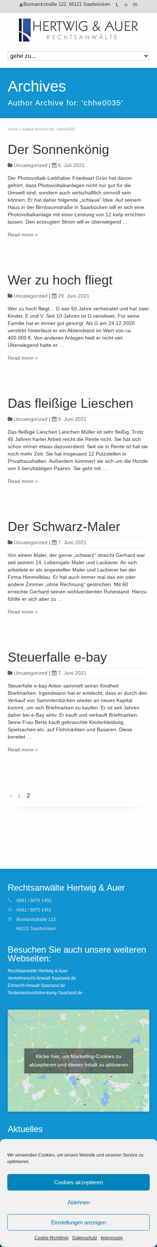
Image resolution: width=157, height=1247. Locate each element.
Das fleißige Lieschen (70, 403)
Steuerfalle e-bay (57, 657)
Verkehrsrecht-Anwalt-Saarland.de (42, 978)
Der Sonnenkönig (58, 149)
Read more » (23, 234)
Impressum (112, 1237)
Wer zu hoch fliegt (60, 279)
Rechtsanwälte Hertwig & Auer (38, 970)
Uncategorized (30, 165)
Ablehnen (79, 1202)
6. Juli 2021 (71, 165)
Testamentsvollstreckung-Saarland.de (45, 992)
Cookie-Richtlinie (51, 1237)
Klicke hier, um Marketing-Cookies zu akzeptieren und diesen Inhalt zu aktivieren (78, 1060)
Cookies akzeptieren (78, 1182)
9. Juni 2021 (72, 419)
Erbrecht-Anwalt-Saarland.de (36, 985)
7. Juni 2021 (72, 542)
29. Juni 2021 (73, 296)
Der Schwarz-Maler (64, 526)
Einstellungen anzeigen (78, 1222)
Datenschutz (84, 1237)
